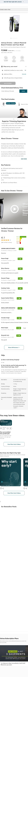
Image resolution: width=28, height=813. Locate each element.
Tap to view (24, 73)
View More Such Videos (14, 444)
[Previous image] (2, 23)
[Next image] (25, 23)
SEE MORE (24, 159)
